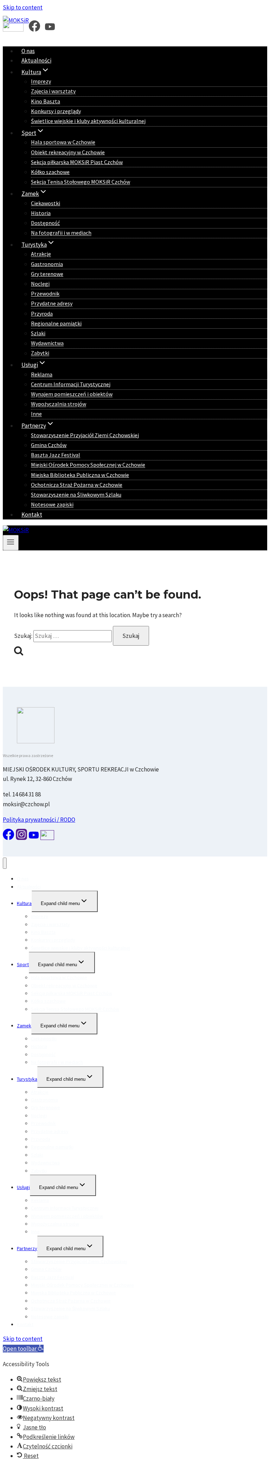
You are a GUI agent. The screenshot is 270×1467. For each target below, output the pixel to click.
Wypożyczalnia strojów (58, 404)
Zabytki (40, 353)
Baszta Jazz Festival (55, 455)
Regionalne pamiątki (56, 323)
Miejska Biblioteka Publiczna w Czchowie (80, 474)
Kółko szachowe (50, 171)
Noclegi (40, 283)
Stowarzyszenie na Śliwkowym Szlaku (76, 494)
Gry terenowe (47, 273)
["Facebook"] (34, 29)
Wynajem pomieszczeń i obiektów (71, 394)
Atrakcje (41, 254)
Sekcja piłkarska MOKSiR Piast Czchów (77, 162)
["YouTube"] (50, 29)
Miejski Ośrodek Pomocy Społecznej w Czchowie (88, 464)
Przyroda (42, 313)
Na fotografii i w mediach (61, 233)
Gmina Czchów (48, 444)
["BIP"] (47, 838)
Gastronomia (47, 263)
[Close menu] (5, 863)
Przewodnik (45, 293)
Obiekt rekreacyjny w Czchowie (68, 152)
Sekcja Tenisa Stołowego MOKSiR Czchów (80, 182)
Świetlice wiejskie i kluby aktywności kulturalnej (88, 120)
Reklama (41, 374)
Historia (41, 213)
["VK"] (13, 29)
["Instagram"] (21, 838)
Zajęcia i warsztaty (53, 91)
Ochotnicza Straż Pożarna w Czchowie (76, 484)
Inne (36, 414)
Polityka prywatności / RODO (39, 819)
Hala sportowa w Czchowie (63, 142)
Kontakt (31, 514)
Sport (23, 964)
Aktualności (36, 60)
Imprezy (41, 81)
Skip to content (23, 7)
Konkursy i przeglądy (56, 111)
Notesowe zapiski (52, 504)
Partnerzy (27, 1248)
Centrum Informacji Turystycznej (70, 384)
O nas (28, 51)
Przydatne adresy (51, 303)
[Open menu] (11, 542)
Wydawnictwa (47, 343)
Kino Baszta (45, 101)
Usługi (23, 1187)
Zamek (24, 1025)
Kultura (24, 903)
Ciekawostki (45, 203)
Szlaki (38, 333)
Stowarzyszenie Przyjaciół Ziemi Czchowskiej (85, 435)
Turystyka (27, 1079)
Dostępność (45, 222)
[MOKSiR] (16, 530)
